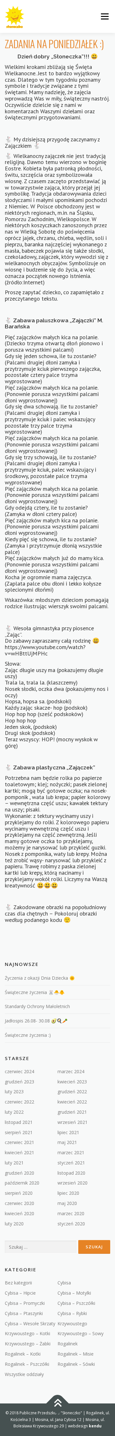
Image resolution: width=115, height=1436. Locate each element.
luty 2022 (14, 1112)
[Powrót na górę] (57, 1403)
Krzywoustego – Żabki (27, 1344)
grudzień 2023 (19, 1082)
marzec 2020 (70, 1213)
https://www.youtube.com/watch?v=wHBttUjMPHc (45, 650)
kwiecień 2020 (19, 1213)
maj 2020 (67, 1203)
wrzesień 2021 (72, 1122)
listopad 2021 (19, 1122)
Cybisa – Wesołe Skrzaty (30, 1323)
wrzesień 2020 (72, 1183)
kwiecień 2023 (72, 1082)
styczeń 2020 (71, 1224)
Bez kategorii (18, 1283)
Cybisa (64, 1283)
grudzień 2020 (19, 1173)
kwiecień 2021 (19, 1152)
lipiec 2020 (68, 1193)
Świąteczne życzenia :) (28, 1035)
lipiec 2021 (68, 1132)
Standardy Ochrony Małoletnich (37, 1006)
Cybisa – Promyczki (25, 1303)
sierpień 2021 (19, 1132)
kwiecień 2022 (72, 1102)
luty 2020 (14, 1224)
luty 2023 (14, 1091)
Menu (104, 16)
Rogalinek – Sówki (76, 1364)
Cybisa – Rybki (72, 1313)
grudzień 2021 (72, 1112)
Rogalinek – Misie (75, 1354)
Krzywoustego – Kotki (27, 1333)
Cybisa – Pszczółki (76, 1303)
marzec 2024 (70, 1071)
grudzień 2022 (72, 1091)
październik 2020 (22, 1183)
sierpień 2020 (19, 1193)
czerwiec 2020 (19, 1203)
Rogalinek (67, 1344)
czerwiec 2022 (19, 1102)
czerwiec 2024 (19, 1071)
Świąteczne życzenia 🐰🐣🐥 (35, 992)
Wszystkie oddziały (24, 1374)
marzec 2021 (70, 1152)
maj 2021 (67, 1142)
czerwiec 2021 (19, 1142)
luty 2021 (14, 1163)
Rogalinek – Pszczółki (27, 1364)
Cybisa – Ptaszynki (24, 1313)
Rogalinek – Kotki (23, 1354)
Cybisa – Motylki (74, 1293)
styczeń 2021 (71, 1163)
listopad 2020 (71, 1173)
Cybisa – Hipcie (20, 1293)
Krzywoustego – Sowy (80, 1333)
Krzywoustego (72, 1323)
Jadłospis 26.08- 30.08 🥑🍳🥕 (36, 1021)
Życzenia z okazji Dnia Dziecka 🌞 (40, 978)
